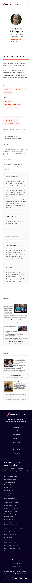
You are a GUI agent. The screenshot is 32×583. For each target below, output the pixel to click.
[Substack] (26, 578)
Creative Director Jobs (10, 534)
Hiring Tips (16, 446)
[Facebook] (6, 578)
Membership (16, 434)
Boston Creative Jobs (10, 551)
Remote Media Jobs (10, 479)
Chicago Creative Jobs (10, 542)
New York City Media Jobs (12, 548)
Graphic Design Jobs (10, 482)
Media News (16, 442)
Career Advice (16, 438)
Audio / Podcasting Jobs (11, 508)
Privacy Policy (16, 566)
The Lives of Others (16, 397)
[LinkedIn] (16, 578)
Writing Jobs (8, 487)
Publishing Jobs (8, 519)
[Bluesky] (21, 578)
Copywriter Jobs (9, 516)
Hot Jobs (16, 431)
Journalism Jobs (9, 495)
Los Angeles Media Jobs (11, 545)
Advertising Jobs (9, 540)
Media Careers (16, 449)
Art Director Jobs (9, 537)
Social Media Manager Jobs (12, 514)
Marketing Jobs (8, 490)
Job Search (16, 427)
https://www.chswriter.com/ (17, 39)
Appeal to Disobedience (16, 341)
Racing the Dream (16, 375)
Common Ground (16, 319)
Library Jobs (8, 493)
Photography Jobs (9, 485)
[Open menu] (28, 5)
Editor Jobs (7, 522)
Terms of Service (16, 563)
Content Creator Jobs (10, 532)
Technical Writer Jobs (10, 511)
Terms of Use (16, 560)
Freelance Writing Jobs (10, 524)
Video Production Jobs (10, 505)
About (16, 453)
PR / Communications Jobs (12, 498)
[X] (11, 578)
